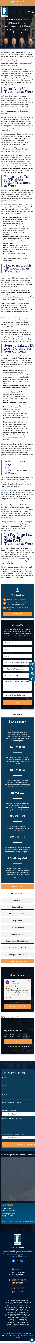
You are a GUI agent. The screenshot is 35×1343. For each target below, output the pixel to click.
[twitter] (17, 1261)
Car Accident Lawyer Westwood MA (17, 1317)
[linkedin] (21, 1261)
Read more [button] (9, 997)
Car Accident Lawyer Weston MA (17, 1304)
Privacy (10, 1335)
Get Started (17, 614)
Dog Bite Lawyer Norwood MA (18, 1319)
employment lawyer (15, 409)
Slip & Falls (17, 921)
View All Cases (17, 886)
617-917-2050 (18, 2)
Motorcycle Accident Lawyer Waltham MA (17, 1307)
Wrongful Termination (17, 955)
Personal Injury (17, 900)
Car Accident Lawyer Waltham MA (17, 1300)
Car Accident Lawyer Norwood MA (17, 1326)
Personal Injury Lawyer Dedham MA (17, 1312)
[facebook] (13, 1261)
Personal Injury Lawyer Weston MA (17, 1311)
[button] (18, 1046)
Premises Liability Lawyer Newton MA (17, 1309)
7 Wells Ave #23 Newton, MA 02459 (17, 1274)
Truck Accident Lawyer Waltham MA (17, 1321)
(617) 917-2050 (17, 1292)
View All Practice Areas (17, 961)
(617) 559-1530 (17, 1283)
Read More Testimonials (17, 1006)
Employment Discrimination (17, 941)
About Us (18, 1041)
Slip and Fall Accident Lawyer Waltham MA (17, 1316)
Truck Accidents (17, 927)
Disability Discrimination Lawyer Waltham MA (17, 1302)
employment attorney (21, 509)
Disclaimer (16, 1335)
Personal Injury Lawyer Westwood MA (17, 1324)
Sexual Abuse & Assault (17, 948)
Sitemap (4, 1335)
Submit (17, 703)
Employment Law (17, 934)
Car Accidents (17, 907)
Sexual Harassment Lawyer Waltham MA (17, 1314)
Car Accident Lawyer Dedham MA (17, 1306)
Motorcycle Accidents (17, 914)
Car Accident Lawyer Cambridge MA (18, 1322)
